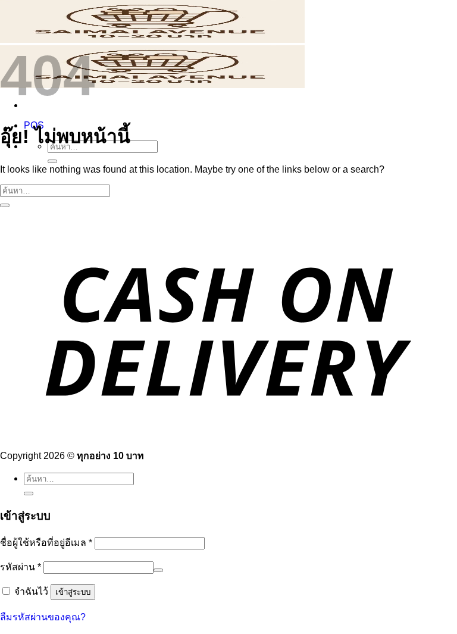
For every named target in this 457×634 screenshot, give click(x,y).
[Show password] (158, 570)
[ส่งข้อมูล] (52, 161)
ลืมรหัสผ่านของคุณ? (43, 617)
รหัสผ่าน (20, 567)
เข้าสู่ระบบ (72, 592)
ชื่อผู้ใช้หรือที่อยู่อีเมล (46, 543)
